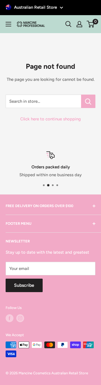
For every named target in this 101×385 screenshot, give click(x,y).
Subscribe (24, 285)
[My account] (79, 24)
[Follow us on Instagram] (20, 318)
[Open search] (68, 24)
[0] (90, 24)
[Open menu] (8, 24)
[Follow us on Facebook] (9, 318)
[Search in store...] (88, 101)
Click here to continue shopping (50, 119)
